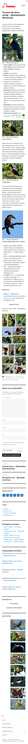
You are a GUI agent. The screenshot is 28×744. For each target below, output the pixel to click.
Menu (23, 5)
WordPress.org (8, 515)
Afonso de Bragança (9, 376)
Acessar (6, 509)
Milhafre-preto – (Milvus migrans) (14, 539)
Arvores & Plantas (7, 727)
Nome (4, 420)
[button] (27, 1)
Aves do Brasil (6, 724)
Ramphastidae (6, 28)
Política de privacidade (14, 739)
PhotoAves (4, 739)
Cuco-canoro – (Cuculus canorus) (14, 541)
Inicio (3, 720)
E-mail (4, 427)
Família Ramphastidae (11, 378)
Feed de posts (8, 511)
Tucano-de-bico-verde (12, 379)
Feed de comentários (10, 513)
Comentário (6, 397)
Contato (4, 735)
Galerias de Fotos (7, 731)
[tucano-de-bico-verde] (14, 48)
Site (3, 434)
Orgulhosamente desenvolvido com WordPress (13, 741)
